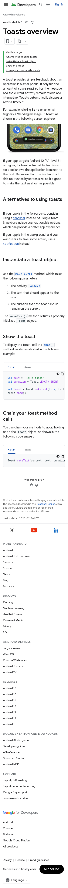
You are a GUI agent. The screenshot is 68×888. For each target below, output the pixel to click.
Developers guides (14, 746)
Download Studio (13, 758)
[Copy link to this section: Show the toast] (39, 337)
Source (7, 568)
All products (10, 846)
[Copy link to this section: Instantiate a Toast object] (7, 266)
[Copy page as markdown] (19, 41)
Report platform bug (15, 780)
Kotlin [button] (11, 367)
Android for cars (13, 666)
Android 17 (9, 688)
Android (8, 550)
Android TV (9, 672)
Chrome (8, 828)
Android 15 (9, 700)
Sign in (58, 4)
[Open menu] (6, 4)
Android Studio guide (16, 740)
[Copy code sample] (62, 373)
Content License (45, 504)
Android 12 (9, 718)
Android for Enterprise (16, 556)
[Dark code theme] (58, 373)
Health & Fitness (12, 614)
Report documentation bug (19, 786)
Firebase (8, 834)
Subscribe (51, 869)
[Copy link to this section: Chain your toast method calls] (16, 419)
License (20, 860)
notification (11, 244)
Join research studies (15, 798)
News (6, 574)
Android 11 (9, 724)
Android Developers (14, 14)
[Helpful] (27, 22)
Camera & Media (13, 620)
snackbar (19, 218)
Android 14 (9, 706)
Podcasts (8, 586)
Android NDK (11, 764)
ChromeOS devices (14, 660)
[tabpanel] (34, 385)
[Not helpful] (32, 22)
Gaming (8, 602)
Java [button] (28, 367)
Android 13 (9, 712)
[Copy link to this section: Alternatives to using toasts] (7, 205)
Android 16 (9, 694)
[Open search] (41, 4)
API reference (11, 752)
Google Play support (15, 792)
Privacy (7, 626)
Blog (5, 580)
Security (8, 562)
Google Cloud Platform (17, 840)
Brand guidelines (39, 860)
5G (5, 632)
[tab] (11, 366)
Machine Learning (14, 608)
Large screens (11, 648)
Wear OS (8, 654)
